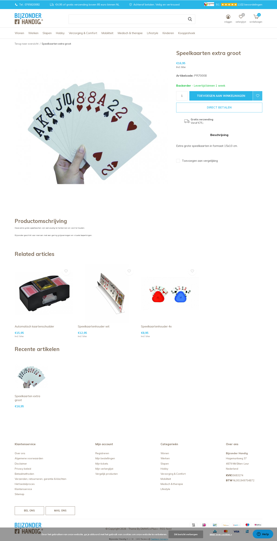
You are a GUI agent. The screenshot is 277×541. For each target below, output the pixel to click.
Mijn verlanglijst (104, 468)
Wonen (19, 33)
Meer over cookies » (221, 534)
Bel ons (29, 510)
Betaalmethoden (24, 473)
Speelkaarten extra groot (27, 398)
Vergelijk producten (106, 473)
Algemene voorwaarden (29, 458)
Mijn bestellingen (105, 458)
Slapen (47, 33)
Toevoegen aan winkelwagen (221, 96)
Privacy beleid (23, 468)
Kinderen (168, 33)
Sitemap (19, 494)
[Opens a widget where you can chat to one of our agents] (263, 534)
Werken (33, 33)
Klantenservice (23, 489)
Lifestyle (152, 33)
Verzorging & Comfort (83, 33)
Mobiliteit (107, 33)
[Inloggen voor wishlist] (257, 96)
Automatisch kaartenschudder (34, 326)
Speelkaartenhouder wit (93, 326)
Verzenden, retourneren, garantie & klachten (40, 478)
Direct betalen (219, 107)
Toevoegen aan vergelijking (200, 161)
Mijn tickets (101, 463)
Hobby (60, 33)
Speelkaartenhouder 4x (156, 326)
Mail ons (60, 510)
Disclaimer (21, 463)
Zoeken (190, 19)
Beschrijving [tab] (219, 135)
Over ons (20, 453)
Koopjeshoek (186, 33)
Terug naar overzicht (26, 43)
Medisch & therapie (130, 33)
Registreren (102, 453)
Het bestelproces (25, 483)
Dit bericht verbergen (185, 534)
